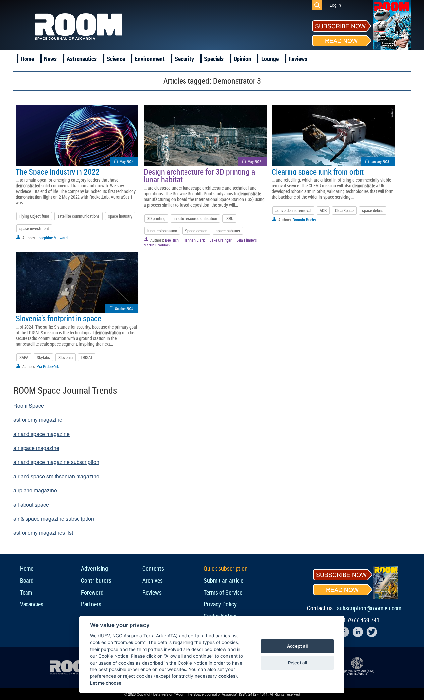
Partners (91, 604)
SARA (23, 357)
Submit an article (223, 580)
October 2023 (124, 308)
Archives (152, 580)
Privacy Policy (220, 604)
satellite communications (78, 216)
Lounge (270, 59)
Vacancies (31, 604)
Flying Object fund (34, 216)
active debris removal (293, 210)
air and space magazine (41, 434)
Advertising (94, 568)
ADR (323, 210)
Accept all (297, 646)
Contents (153, 568)
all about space (31, 504)
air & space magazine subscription (53, 518)
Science (116, 59)
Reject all (297, 662)
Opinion (242, 59)
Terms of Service (223, 592)
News (50, 59)
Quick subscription (226, 568)
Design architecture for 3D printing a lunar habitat (199, 175)
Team (26, 592)
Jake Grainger (221, 240)
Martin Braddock (157, 244)
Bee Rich (172, 240)
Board (27, 580)
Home (27, 59)
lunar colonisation (162, 231)
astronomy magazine (37, 419)
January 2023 (380, 161)
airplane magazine (35, 490)
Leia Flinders (247, 240)
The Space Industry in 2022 (58, 171)
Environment (150, 59)
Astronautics (82, 59)
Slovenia (65, 357)
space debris (372, 210)
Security (184, 59)
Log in (335, 5)
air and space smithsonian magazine (56, 476)
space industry (120, 216)
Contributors (96, 580)
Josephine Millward (52, 237)
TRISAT (86, 357)
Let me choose (105, 683)
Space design (196, 231)
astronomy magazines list (43, 532)
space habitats (228, 231)
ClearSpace (344, 210)
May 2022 (126, 161)
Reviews (298, 59)
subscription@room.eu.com (369, 608)
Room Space (28, 405)
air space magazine (36, 448)
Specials (214, 59)
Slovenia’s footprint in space (58, 318)
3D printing (156, 218)
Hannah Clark (194, 240)
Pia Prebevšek (48, 366)
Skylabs (43, 357)
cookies (226, 676)
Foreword (92, 592)
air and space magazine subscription (56, 462)
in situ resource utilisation (195, 218)
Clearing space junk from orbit (318, 171)
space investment (34, 228)
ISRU (229, 218)
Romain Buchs (304, 219)
